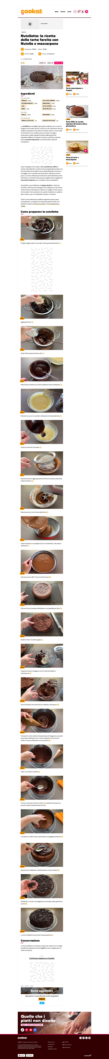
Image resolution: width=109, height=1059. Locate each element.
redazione (50, 1046)
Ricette (63, 11)
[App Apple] (21, 1055)
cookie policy (51, 1044)
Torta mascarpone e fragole (74, 89)
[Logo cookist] (31, 12)
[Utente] (82, 11)
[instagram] (26, 1030)
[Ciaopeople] (87, 1055)
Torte (31, 986)
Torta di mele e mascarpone (72, 158)
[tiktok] (22, 1030)
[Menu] (86, 11)
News (56, 11)
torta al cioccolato (39, 204)
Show (69, 11)
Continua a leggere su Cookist (41, 958)
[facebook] (35, 1030)
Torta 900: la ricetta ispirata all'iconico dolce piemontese (76, 124)
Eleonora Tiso (28, 59)
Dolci (22, 986)
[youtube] (30, 1030)
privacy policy (51, 1042)
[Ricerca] (75, 11)
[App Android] (29, 1055)
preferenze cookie (52, 1049)
